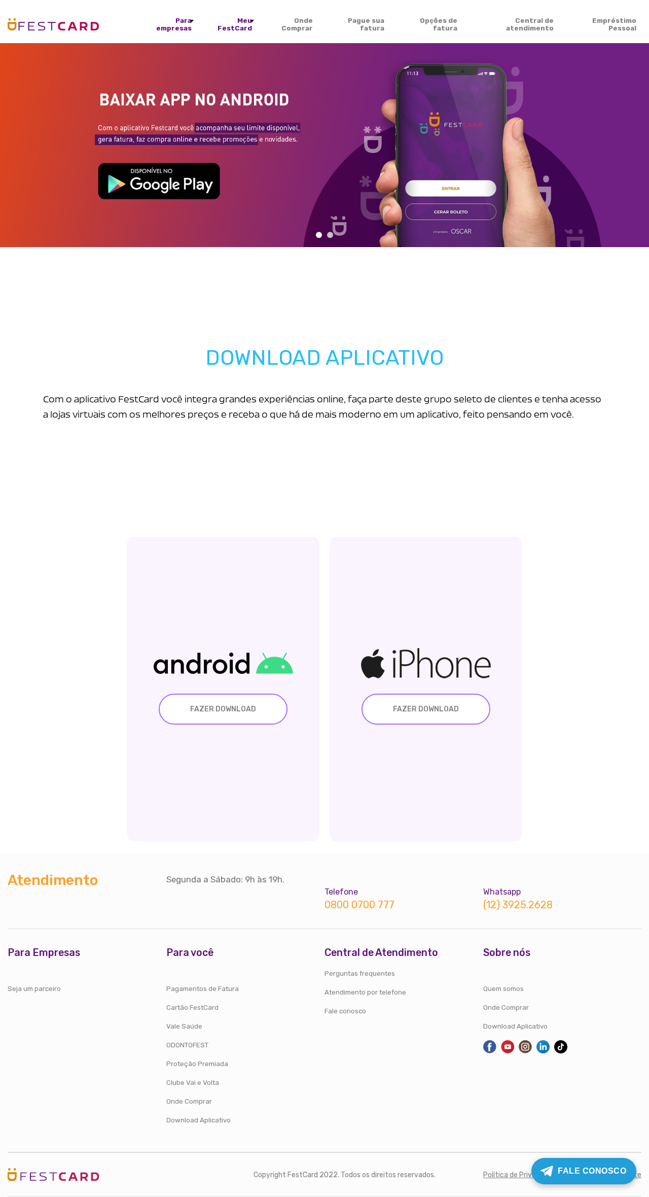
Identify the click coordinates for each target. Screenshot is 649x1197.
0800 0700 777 (359, 905)
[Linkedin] (543, 1051)
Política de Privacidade (520, 1175)
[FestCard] (53, 22)
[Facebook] (489, 1051)
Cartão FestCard (192, 1007)
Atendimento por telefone (365, 992)
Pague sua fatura (366, 24)
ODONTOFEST (187, 1045)
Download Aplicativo (198, 1120)
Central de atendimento (530, 24)
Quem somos (503, 989)
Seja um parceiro (34, 989)
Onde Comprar (297, 24)
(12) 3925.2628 (518, 905)
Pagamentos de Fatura (202, 989)
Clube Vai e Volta (192, 1082)
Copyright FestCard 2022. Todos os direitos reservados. (345, 1175)
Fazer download (223, 709)
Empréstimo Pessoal (614, 24)
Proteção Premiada (197, 1064)
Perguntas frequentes (359, 973)
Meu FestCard (235, 24)
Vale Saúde (184, 1026)
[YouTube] (507, 1051)
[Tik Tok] (560, 1051)
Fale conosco (345, 1011)
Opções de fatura (438, 24)
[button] (319, 235)
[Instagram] (525, 1051)
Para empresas (174, 24)
